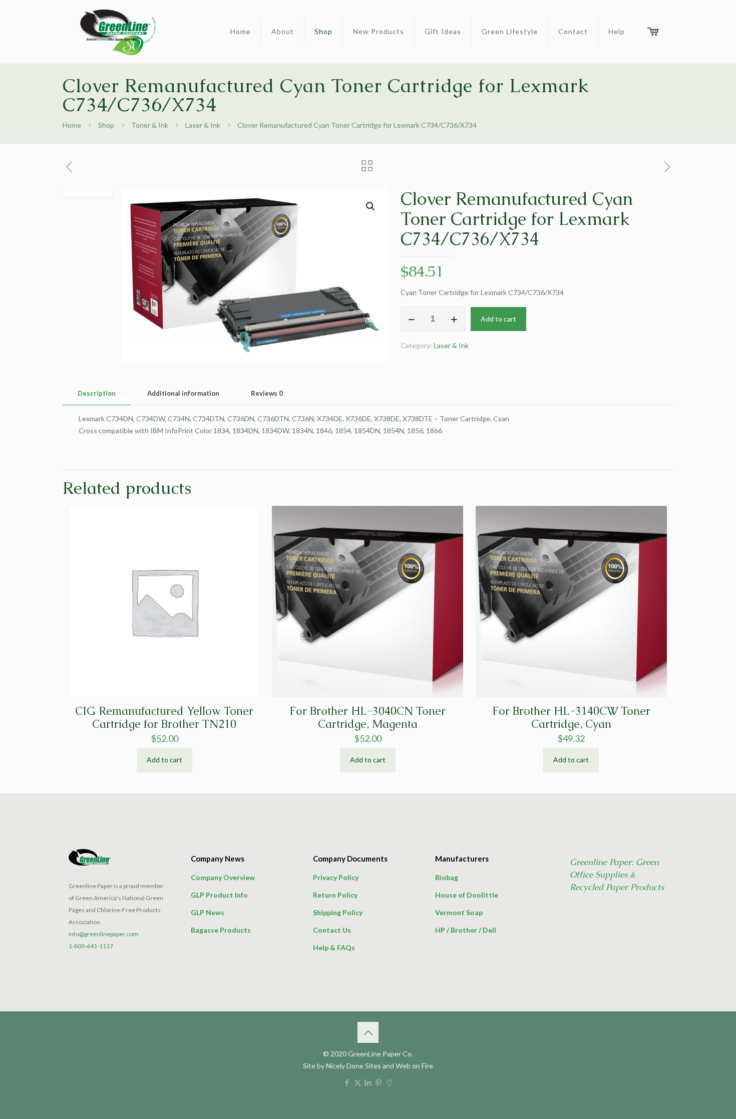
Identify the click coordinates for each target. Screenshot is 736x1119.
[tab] (97, 393)
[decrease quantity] (412, 319)
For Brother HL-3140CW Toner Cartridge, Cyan (571, 717)
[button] (371, 206)
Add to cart (498, 319)
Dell (489, 930)
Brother (464, 930)
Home (72, 125)
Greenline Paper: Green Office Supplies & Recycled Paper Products (617, 875)
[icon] (389, 1082)
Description (97, 393)
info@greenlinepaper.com (103, 934)
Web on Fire (414, 1065)
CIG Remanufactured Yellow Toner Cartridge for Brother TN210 (164, 717)
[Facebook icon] (347, 1082)
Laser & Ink (202, 125)
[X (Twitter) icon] (357, 1082)
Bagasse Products (221, 930)
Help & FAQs (334, 947)
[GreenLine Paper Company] (117, 31)
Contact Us (332, 930)
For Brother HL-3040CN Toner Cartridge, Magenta (367, 717)
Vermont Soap (459, 912)
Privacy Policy (335, 877)
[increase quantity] (454, 319)
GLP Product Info (219, 895)
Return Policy (335, 895)
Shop (106, 125)
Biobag (446, 877)
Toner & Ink (149, 125)
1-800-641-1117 (91, 946)
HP (440, 930)
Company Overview (223, 877)
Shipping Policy (337, 912)
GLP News (207, 912)
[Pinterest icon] (379, 1082)
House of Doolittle (466, 895)
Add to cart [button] (164, 759)
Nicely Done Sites (353, 1065)
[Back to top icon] (368, 1032)
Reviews (267, 393)
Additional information (183, 393)
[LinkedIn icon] (368, 1082)
